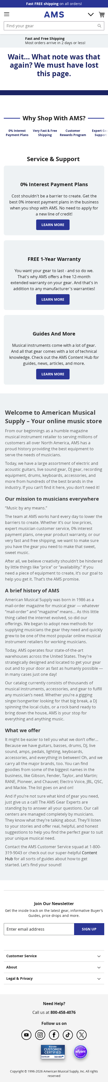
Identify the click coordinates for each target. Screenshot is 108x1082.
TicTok (68, 1035)
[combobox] (54, 25)
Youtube (26, 1035)
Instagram (40, 1035)
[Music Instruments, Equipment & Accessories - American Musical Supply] (54, 14)
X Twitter (82, 1035)
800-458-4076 (63, 1012)
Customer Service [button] (21, 955)
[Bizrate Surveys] (58, 1056)
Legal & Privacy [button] (19, 978)
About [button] (11, 967)
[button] (101, 14)
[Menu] (7, 14)
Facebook (54, 1035)
